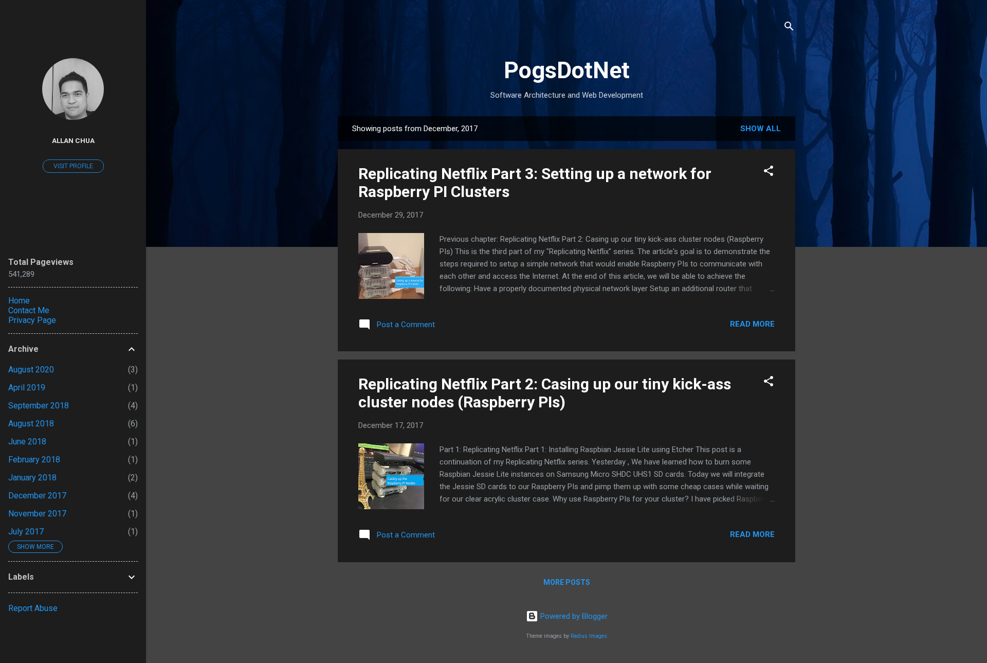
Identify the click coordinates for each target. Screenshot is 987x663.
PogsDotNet (567, 70)
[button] (768, 173)
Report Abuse (33, 608)
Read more (752, 324)
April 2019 (26, 387)
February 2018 (34, 459)
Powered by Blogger (573, 616)
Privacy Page (32, 320)
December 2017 (37, 495)
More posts (566, 582)
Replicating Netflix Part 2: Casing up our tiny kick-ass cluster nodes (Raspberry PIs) (544, 393)
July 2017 (26, 531)
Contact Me (28, 310)
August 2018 (31, 423)
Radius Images (589, 636)
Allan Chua (73, 140)
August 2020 (31, 369)
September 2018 (38, 405)
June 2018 (27, 441)
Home (19, 301)
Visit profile (73, 166)
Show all (760, 128)
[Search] (789, 28)
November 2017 (37, 513)
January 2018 (32, 477)
